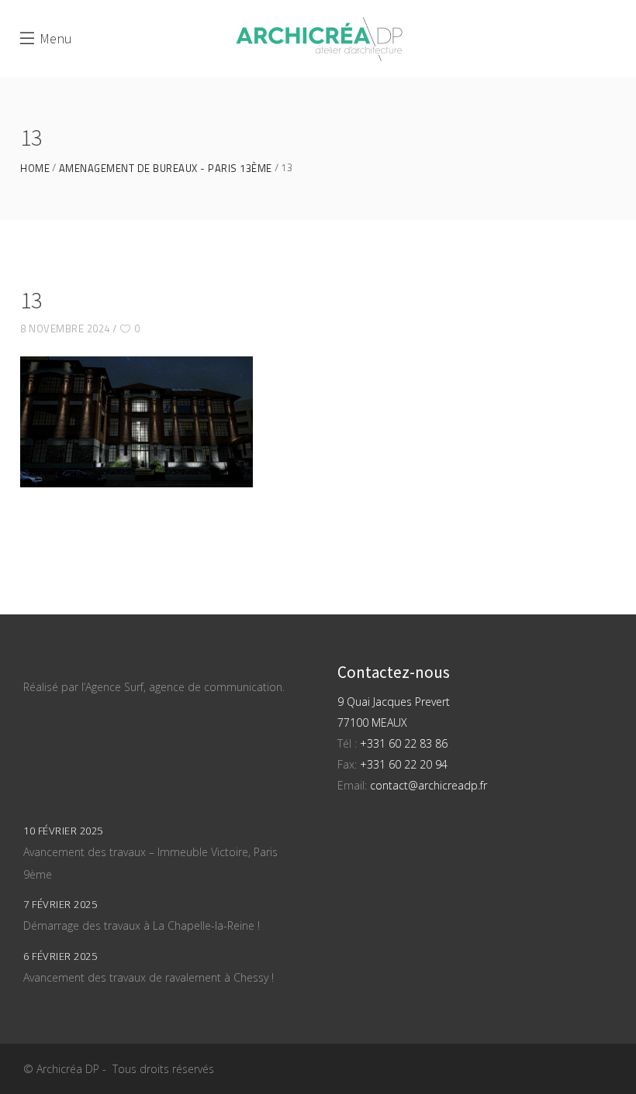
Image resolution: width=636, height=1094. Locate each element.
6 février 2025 (60, 956)
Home (35, 168)
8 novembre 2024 (65, 328)
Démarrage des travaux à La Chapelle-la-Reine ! (141, 925)
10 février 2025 (63, 831)
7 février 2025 (60, 904)
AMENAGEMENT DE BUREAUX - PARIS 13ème (165, 168)
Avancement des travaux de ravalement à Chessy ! (148, 977)
